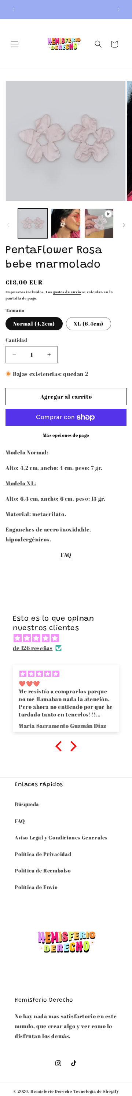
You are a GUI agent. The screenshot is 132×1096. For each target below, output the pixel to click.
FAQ (66, 554)
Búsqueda (27, 804)
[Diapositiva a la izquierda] (8, 225)
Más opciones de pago (66, 435)
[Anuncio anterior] (14, 9)
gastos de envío (67, 291)
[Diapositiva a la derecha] (124, 225)
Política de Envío (36, 886)
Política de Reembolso (43, 870)
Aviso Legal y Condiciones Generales (61, 837)
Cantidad (16, 340)
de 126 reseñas (32, 648)
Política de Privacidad (43, 853)
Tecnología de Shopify (96, 1091)
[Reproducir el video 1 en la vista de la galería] (99, 223)
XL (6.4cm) (88, 323)
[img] (69, 638)
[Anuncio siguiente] (118, 9)
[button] (15, 44)
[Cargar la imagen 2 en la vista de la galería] (65, 223)
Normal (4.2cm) (34, 323)
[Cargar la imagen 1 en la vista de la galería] (32, 223)
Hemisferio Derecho (51, 1091)
